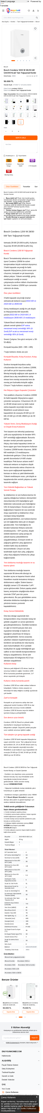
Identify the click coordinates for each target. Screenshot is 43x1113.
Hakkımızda (6, 1056)
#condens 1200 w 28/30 (13, 973)
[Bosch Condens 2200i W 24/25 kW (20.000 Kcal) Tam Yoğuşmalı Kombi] (11, 992)
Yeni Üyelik (6, 1089)
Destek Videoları (8, 1080)
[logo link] (16, 10)
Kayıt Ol (34, 1038)
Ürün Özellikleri (12, 187)
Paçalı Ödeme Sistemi (10, 1065)
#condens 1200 (10, 965)
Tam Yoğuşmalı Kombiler (25, 22)
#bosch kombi (10, 961)
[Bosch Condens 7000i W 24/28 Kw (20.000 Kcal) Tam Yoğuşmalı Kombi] (30, 992)
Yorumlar (26, 187)
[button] (13, 60)
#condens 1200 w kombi (26, 965)
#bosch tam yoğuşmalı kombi (15, 957)
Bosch (5, 1003)
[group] (20, 43)
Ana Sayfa (5, 22)
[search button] (36, 17)
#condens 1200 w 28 (12, 969)
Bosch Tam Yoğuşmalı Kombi (21, 90)
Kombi (13, 22)
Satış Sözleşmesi (8, 1069)
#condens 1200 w (23, 961)
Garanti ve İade (7, 1076)
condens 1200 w (17, 88)
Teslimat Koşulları (8, 1072)
